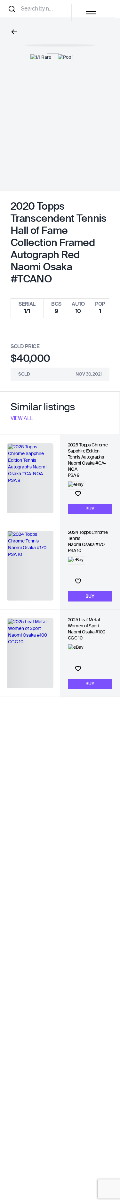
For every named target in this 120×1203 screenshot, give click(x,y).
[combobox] (38, 9)
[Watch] (78, 493)
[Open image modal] (60, 42)
